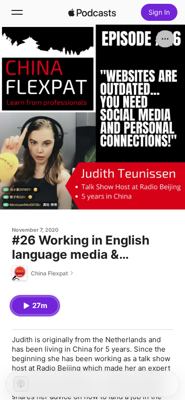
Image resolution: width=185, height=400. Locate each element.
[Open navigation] (17, 12)
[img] (92, 12)
